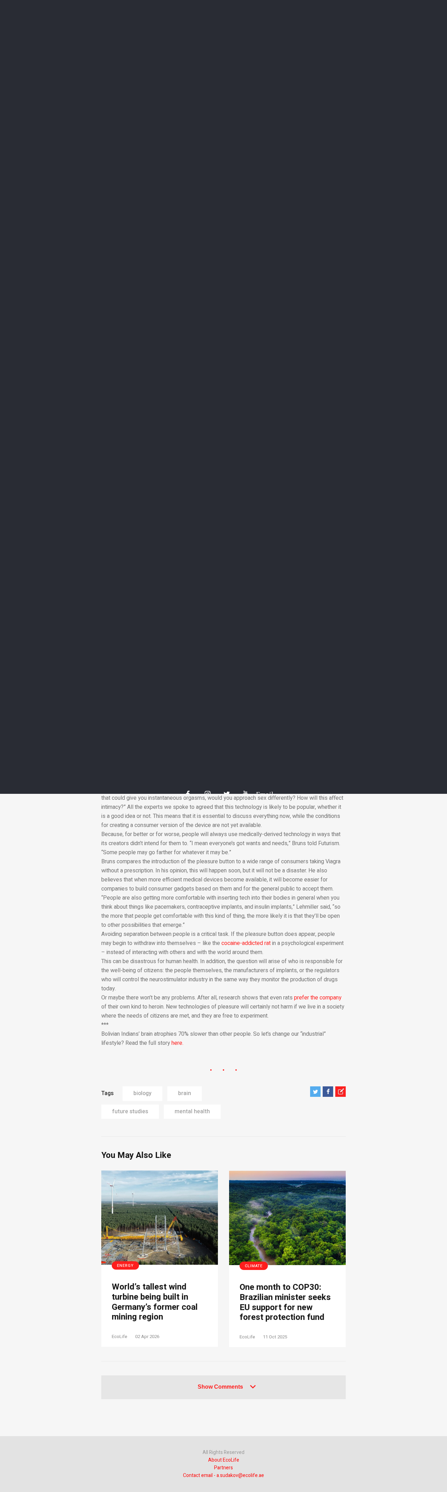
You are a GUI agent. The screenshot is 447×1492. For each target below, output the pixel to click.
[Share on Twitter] (315, 1091)
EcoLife (119, 1336)
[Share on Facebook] (328, 1091)
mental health (192, 1111)
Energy (125, 1266)
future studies (130, 1111)
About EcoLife (223, 1460)
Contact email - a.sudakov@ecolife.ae (223, 1475)
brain (184, 1093)
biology (142, 1093)
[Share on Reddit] (340, 1091)
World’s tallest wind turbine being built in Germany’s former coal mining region (155, 1302)
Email (261, 794)
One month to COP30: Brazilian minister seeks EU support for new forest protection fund (285, 1303)
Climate (254, 1266)
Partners (223, 1467)
